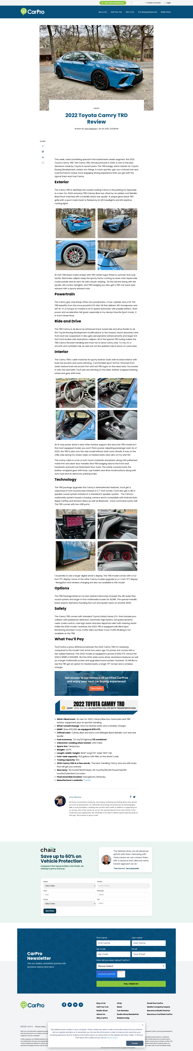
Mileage (100, 891)
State (45, 899)
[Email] (43, 163)
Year (45, 891)
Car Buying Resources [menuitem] (147, 12)
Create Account (153, 3)
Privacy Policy (112, 1038)
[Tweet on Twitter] (43, 151)
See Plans (49, 911)
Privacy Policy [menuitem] (40, 1027)
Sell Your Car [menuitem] (116, 12)
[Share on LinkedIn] (43, 157)
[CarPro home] (41, 12)
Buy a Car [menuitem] (103, 12)
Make (45, 882)
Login (168, 3)
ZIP (98, 899)
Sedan (96, 108)
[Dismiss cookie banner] (142, 1025)
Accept (135, 1043)
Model (99, 882)
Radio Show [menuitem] (166, 12)
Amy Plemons (91, 128)
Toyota (87, 780)
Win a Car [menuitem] (130, 12)
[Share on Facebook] (43, 146)
